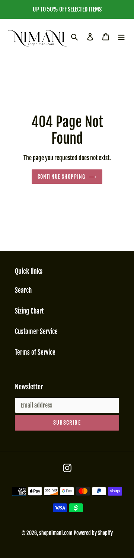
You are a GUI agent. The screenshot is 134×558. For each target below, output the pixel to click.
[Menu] (121, 36)
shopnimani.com (55, 533)
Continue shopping (61, 176)
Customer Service (36, 331)
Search (23, 290)
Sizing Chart (29, 311)
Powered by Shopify (93, 533)
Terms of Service (35, 352)
